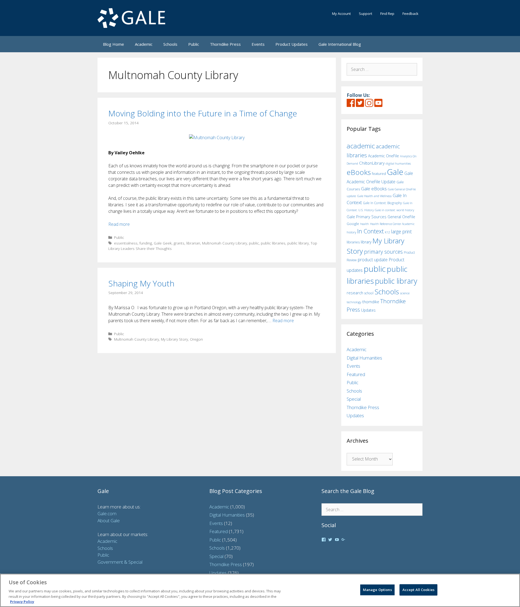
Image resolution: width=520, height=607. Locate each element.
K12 (387, 232)
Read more (119, 224)
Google (353, 223)
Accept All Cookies (418, 589)
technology (354, 302)
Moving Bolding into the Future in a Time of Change (202, 113)
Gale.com (107, 513)
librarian (193, 243)
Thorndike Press (225, 44)
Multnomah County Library (224, 243)
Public (193, 44)
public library (298, 243)
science (405, 293)
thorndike (370, 301)
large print (401, 231)
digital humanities (398, 163)
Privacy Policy (22, 601)
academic (361, 145)
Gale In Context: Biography (382, 203)
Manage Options (377, 589)
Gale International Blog (339, 44)
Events (258, 44)
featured (379, 173)
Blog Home (113, 44)
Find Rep (387, 13)
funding (145, 243)
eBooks (359, 172)
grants (179, 243)
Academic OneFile (383, 155)
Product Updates (291, 44)
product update (373, 260)
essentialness (126, 243)
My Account (341, 13)
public (254, 243)
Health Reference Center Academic (392, 224)
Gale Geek (163, 243)
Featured (356, 374)
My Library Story (174, 339)
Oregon (196, 339)
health (364, 224)
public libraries (273, 243)
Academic (143, 44)
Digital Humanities (364, 358)
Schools (170, 44)
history (351, 232)
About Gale (109, 520)
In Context (370, 231)
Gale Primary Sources (366, 216)
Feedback (410, 13)
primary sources (383, 251)
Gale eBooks (374, 188)
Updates (368, 310)
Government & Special (120, 562)
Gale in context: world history (394, 210)
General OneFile (401, 216)
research (355, 292)
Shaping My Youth (141, 283)
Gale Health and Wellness (374, 196)
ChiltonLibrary (372, 163)
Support (365, 13)
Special (354, 399)
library (366, 241)
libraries (353, 242)
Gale (395, 172)
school (368, 293)
